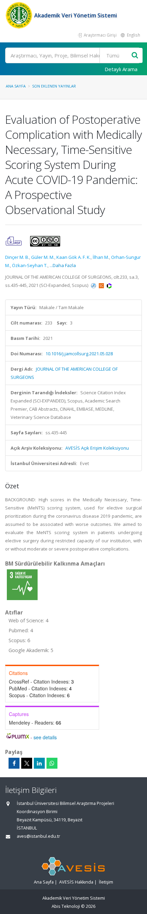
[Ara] (135, 55)
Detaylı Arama (121, 69)
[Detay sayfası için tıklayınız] (22, 584)
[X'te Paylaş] (26, 763)
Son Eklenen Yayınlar (54, 86)
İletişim (106, 882)
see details (45, 737)
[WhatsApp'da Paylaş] (51, 763)
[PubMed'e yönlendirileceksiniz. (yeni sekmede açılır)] (94, 285)
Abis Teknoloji (66, 906)
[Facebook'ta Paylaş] (14, 763)
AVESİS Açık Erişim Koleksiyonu (97, 448)
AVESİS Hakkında (76, 882)
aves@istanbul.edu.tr (38, 836)
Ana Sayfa (16, 86)
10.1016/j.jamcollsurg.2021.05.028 (79, 353)
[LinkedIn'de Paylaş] (39, 763)
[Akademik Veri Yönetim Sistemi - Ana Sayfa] (19, 15)
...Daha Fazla (63, 265)
